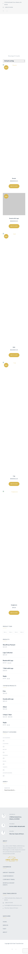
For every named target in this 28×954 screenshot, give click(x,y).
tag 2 (10, 632)
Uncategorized (7, 772)
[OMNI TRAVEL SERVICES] (11, 17)
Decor (5, 749)
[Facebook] (3, 10)
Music (4, 761)
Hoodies (5, 755)
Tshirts (5, 767)
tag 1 (5, 632)
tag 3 (16, 632)
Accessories (6, 737)
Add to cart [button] (14, 186)
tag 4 (21, 632)
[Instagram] (7, 10)
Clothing (6, 743)
